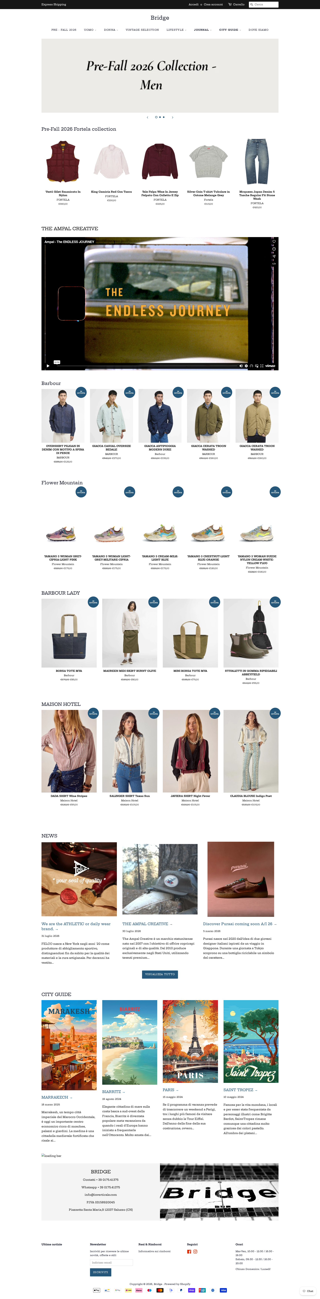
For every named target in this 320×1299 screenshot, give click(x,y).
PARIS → (171, 1090)
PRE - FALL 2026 (64, 29)
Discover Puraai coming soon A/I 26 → (240, 924)
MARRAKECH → (57, 1097)
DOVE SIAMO (259, 29)
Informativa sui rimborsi (155, 1251)
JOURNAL (202, 29)
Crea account (213, 4)
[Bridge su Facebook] (189, 1252)
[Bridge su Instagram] (195, 1252)
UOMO (89, 29)
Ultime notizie (51, 1244)
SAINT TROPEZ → (241, 1090)
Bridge (160, 18)
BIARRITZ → (113, 1092)
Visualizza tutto (160, 974)
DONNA (110, 29)
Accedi (194, 4)
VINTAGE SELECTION (142, 29)
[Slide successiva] (173, 117)
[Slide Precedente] (147, 117)
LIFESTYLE (176, 29)
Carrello (238, 4)
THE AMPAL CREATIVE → (147, 924)
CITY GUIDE (229, 29)
